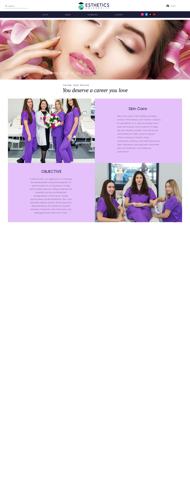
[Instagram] (142, 14)
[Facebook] (146, 14)
